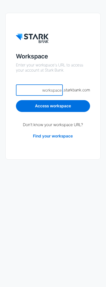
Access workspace (53, 105)
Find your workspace (53, 136)
